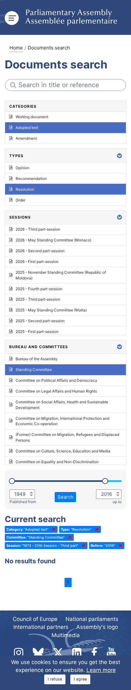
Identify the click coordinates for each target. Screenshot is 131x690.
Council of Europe (35, 619)
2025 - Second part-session (40, 320)
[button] (119, 155)
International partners (40, 627)
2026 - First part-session (37, 261)
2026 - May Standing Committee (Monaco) (53, 240)
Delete (52, 529)
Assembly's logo (97, 627)
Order (20, 200)
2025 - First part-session (37, 331)
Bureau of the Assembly (37, 358)
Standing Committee (34, 369)
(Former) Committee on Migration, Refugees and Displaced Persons (67, 437)
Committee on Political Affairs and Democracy (56, 380)
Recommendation (31, 178)
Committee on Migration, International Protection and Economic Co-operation (62, 421)
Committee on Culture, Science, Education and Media (63, 451)
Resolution (25, 189)
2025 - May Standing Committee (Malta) (51, 310)
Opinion (22, 167)
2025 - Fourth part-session (39, 288)
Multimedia (66, 635)
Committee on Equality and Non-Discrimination (57, 461)
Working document (32, 116)
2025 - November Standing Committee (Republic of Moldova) (61, 275)
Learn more (101, 670)
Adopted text (27, 127)
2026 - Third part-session (38, 229)
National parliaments (92, 619)
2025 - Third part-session (38, 299)
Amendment (26, 138)
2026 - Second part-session (40, 250)
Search (65, 497)
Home (16, 48)
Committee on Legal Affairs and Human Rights (56, 391)
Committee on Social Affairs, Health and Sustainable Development (62, 404)
